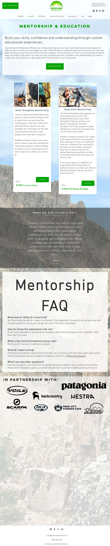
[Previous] (11, 238)
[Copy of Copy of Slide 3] (56, 263)
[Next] (98, 238)
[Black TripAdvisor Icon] (103, 10)
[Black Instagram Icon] (93, 10)
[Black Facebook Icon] (96, 10)
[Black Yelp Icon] (100, 10)
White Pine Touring (76, 356)
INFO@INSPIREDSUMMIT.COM (98, 6)
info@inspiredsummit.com (84, 367)
